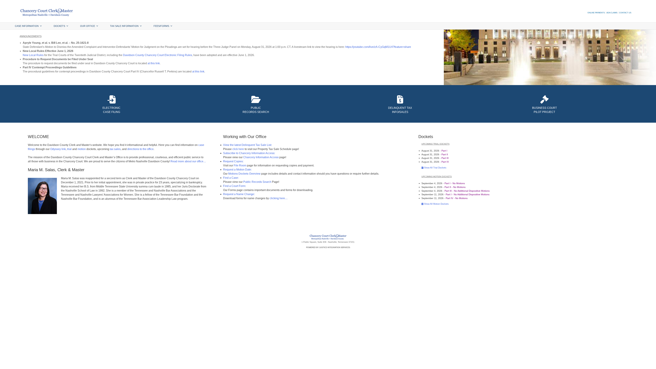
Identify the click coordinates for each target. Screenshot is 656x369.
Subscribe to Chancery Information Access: (249, 153)
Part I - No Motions (455, 183)
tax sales (115, 149)
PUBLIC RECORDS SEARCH (256, 109)
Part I (444, 150)
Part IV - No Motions (457, 198)
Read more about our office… (188, 161)
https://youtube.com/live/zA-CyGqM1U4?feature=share (378, 46)
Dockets (59, 26)
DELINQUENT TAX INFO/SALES (400, 109)
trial (69, 149)
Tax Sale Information (124, 26)
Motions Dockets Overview (244, 173)
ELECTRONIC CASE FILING (111, 109)
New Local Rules (33, 55)
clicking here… (279, 198)
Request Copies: (233, 161)
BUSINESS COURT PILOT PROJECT (544, 109)
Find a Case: (231, 177)
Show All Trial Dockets (434, 167)
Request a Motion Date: (237, 169)
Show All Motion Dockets (436, 204)
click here (238, 149)
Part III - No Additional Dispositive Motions (467, 190)
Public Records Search (257, 181)
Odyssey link (58, 149)
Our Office (87, 26)
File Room (240, 165)
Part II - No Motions (455, 187)
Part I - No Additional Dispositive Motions (467, 194)
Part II (444, 154)
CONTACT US (625, 13)
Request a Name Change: (239, 194)
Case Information (27, 26)
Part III (445, 158)
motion (82, 149)
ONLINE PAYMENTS (596, 13)
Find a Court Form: (234, 185)
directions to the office (140, 149)
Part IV (445, 161)
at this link (154, 63)
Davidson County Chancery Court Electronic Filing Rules (157, 55)
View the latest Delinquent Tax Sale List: (247, 145)
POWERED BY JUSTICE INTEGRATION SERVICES (328, 247)
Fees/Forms (161, 26)
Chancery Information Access (261, 157)
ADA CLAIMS (611, 13)
